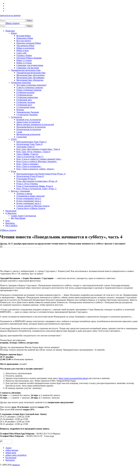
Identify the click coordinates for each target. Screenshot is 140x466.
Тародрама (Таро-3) (25, 146)
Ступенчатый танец (25, 107)
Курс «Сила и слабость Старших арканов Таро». (39, 159)
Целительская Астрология (28, 129)
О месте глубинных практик (29, 87)
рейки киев (10, 452)
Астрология (16, 117)
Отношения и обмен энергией (30, 196)
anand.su (16, 465)
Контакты (10, 223)
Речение (20, 109)
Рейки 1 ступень (24, 60)
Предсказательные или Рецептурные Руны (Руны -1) (41, 174)
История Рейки (23, 36)
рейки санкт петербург (16, 455)
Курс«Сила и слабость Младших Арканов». (36, 161)
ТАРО (14, 139)
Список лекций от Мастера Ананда (32, 206)
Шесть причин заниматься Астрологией (35, 124)
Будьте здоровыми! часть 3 (28, 203)
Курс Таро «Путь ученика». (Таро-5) (33, 151)
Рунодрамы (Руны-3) (26, 179)
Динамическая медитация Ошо (30, 73)
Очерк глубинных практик (28, 90)
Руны (13, 171)
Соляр (19, 132)
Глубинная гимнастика (27, 97)
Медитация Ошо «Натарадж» (30, 80)
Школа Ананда (12, 23)
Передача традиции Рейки (28, 43)
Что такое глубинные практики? (31, 85)
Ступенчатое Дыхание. (27, 114)
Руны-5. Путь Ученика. (27, 183)
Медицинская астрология (28, 134)
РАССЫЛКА (11, 225)
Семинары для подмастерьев (29, 65)
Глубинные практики (21, 82)
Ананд (8, 448)
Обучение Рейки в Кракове (29, 58)
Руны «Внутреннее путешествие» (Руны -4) (36, 181)
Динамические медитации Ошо (25, 70)
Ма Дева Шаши (18, 218)
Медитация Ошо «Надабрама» (30, 77)
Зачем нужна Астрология (28, 122)
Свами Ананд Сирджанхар (23, 216)
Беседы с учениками (20, 191)
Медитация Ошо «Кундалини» (30, 75)
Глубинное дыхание (25, 102)
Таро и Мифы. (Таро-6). (27, 154)
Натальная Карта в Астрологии (31, 127)
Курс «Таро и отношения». (28, 166)
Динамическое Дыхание (27, 112)
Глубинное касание (25, 92)
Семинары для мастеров (27, 68)
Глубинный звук (24, 100)
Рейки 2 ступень (24, 63)
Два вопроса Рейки (25, 45)
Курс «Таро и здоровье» (27, 164)
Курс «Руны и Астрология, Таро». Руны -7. (36, 188)
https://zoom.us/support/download (73, 378)
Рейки (14, 33)
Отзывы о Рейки (24, 55)
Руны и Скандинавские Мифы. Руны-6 (34, 186)
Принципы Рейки (24, 38)
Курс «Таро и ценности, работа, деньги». (35, 169)
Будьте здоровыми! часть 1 (28, 198)
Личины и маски (24, 193)
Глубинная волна (24, 95)
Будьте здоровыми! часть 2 (28, 201)
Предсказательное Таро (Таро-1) (31, 142)
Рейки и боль (22, 50)
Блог (7, 220)
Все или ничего (23, 40)
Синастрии (21, 137)
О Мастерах (11, 213)
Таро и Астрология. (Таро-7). (30, 156)
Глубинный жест (24, 105)
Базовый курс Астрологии (28, 119)
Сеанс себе (21, 53)
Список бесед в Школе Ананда (30, 208)
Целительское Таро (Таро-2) (29, 144)
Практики (10, 31)
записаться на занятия (10, 15)
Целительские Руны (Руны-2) (30, 176)
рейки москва (11, 450)
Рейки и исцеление (25, 48)
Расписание (10, 211)
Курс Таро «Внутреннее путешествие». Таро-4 (38, 149)
